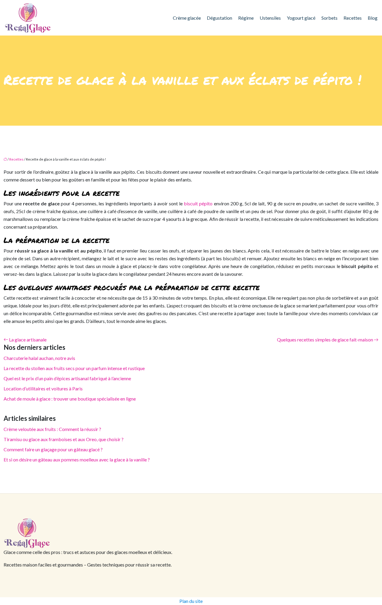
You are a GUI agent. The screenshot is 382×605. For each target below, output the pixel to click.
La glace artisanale (28, 339)
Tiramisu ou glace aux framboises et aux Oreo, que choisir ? (64, 439)
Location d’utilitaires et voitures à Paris (43, 388)
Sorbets (329, 18)
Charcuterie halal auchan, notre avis (39, 358)
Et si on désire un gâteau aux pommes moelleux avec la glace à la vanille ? (77, 459)
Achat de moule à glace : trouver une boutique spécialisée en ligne (70, 398)
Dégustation (219, 18)
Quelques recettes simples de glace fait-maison (325, 339)
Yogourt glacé (301, 18)
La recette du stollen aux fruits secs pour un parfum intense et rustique (74, 368)
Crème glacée (187, 18)
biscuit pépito (198, 203)
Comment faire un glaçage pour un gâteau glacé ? (53, 449)
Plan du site (191, 601)
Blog (373, 18)
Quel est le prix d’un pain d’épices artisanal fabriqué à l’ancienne (67, 378)
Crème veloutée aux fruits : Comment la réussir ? (52, 429)
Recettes (353, 18)
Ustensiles (270, 18)
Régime (246, 18)
